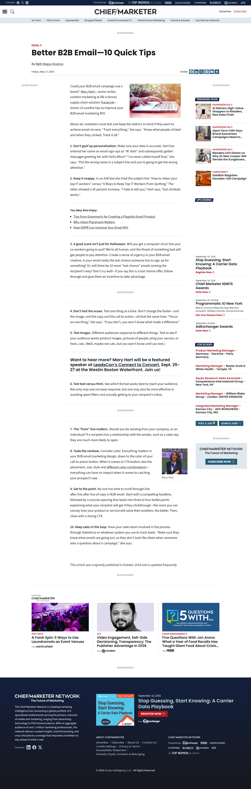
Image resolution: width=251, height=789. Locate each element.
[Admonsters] (108, 651)
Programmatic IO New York (219, 303)
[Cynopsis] (200, 3)
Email (35, 45)
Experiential (72, 20)
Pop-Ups (36, 634)
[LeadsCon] (215, 3)
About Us (133, 742)
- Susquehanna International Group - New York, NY (220, 381)
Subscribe (240, 11)
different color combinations (127, 467)
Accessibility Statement (111, 750)
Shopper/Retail (93, 20)
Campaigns (219, 172)
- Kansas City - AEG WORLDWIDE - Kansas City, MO (218, 409)
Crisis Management (174, 634)
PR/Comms (53, 20)
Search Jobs (229, 423)
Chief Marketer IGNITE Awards (214, 285)
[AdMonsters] (230, 2)
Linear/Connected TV (120, 20)
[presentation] (203, 111)
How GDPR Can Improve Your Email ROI (100, 227)
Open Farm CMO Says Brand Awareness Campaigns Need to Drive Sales (227, 135)
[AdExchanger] (116, 2)
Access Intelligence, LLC (118, 770)
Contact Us (149, 742)
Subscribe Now (219, 462)
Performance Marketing (151, 20)
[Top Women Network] (144, 3)
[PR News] (168, 3)
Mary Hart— (89, 91)
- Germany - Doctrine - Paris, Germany (216, 354)
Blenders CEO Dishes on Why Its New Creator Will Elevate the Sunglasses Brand (229, 158)
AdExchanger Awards (214, 326)
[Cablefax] (243, 3)
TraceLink (107, 102)
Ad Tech (36, 20)
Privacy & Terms (129, 746)
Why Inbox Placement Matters (94, 222)
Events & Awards (180, 20)
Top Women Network (207, 20)
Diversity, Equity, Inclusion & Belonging (120, 754)
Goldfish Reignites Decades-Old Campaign (229, 177)
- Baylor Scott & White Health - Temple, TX (221, 367)
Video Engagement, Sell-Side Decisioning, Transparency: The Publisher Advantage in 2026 (124, 641)
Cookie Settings (106, 746)
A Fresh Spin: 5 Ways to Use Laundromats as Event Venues (58, 639)
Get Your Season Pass (209, 315)
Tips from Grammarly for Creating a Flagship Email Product (114, 216)
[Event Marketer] (183, 3)
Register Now (204, 272)
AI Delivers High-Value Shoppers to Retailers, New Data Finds (227, 111)
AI (98, 634)
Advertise (225, 11)
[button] (5, 11)
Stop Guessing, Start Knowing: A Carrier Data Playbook (216, 264)
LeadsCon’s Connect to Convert (126, 365)
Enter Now (202, 292)
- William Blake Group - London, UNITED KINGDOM (220, 395)
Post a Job (205, 423)
